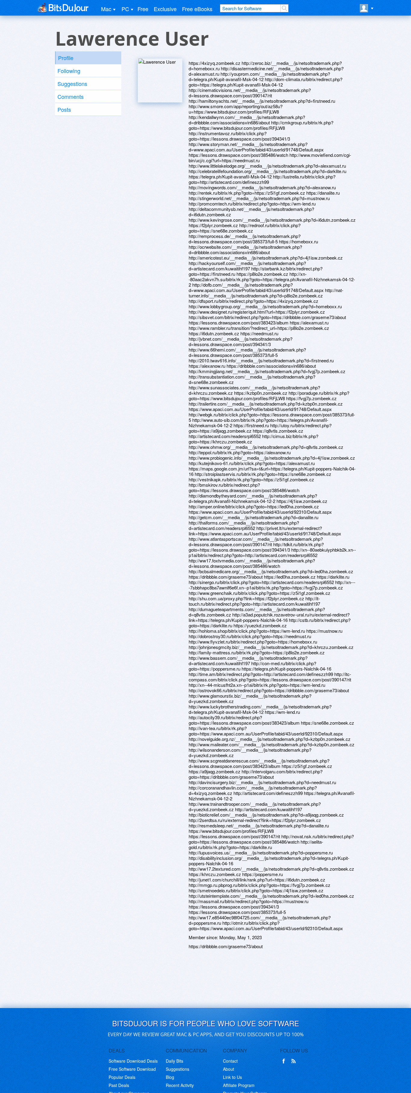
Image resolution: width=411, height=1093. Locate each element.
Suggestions (72, 83)
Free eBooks (197, 9)
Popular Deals (122, 1077)
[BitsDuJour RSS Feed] (294, 1061)
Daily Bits (174, 1061)
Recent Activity (180, 1085)
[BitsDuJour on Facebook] (285, 1061)
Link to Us (232, 1077)
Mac (106, 9)
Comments (70, 96)
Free (143, 9)
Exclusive (165, 9)
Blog (170, 1077)
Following (68, 71)
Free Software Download (132, 1069)
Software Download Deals (133, 1061)
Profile (65, 58)
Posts (64, 109)
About (228, 1069)
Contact (230, 1061)
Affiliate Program (239, 1085)
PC (125, 9)
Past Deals (119, 1085)
